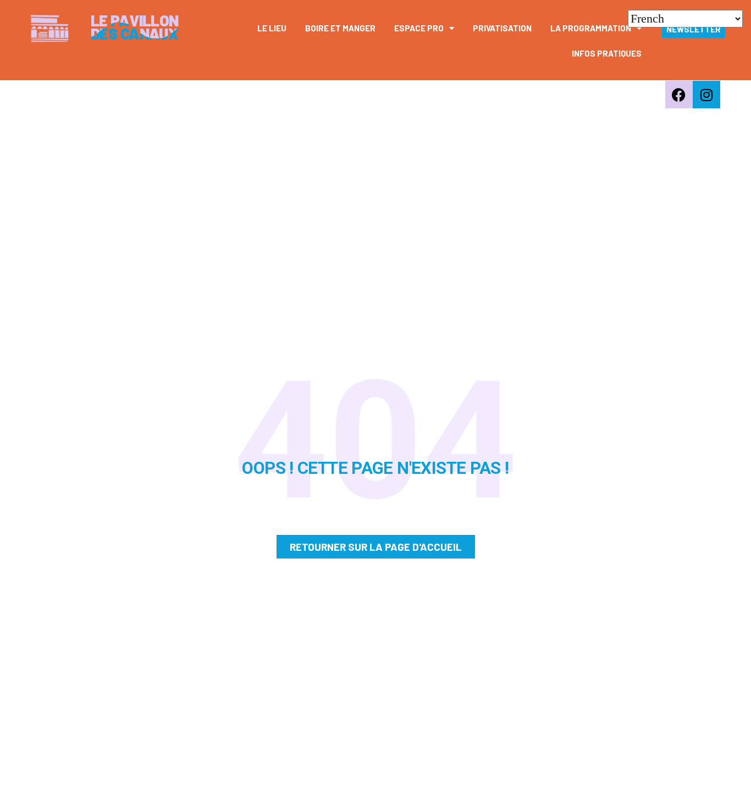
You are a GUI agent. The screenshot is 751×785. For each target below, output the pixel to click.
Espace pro (419, 28)
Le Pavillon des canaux (135, 27)
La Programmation (590, 28)
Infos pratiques (607, 53)
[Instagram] (706, 94)
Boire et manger (340, 28)
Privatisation (502, 28)
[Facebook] (679, 94)
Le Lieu (271, 28)
